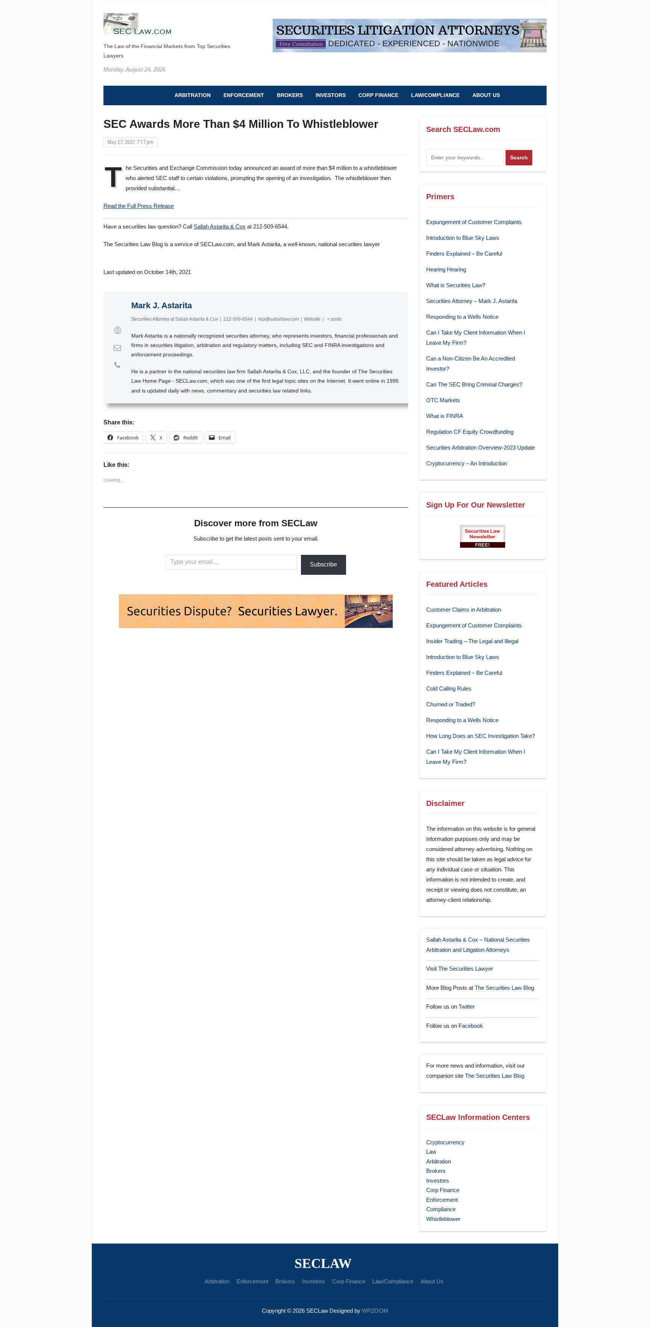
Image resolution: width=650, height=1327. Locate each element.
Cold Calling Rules (448, 688)
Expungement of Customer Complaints (474, 222)
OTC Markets (443, 400)
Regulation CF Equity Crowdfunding (469, 432)
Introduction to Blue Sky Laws (462, 238)
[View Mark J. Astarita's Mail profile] (117, 347)
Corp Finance (378, 95)
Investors (331, 95)
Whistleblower (443, 1219)
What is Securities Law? (455, 285)
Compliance (441, 1209)
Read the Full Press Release (138, 206)
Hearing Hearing (447, 269)
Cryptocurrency (445, 1142)
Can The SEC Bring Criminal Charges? (474, 384)
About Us (486, 95)
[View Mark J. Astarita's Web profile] (117, 330)
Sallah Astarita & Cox (220, 226)
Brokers (290, 95)
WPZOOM (375, 1310)
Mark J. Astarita (161, 305)
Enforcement (243, 95)
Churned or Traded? (450, 704)
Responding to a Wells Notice (462, 317)
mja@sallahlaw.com (278, 319)
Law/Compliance (435, 95)
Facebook (471, 1026)
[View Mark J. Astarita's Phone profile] (117, 365)
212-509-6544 (238, 319)
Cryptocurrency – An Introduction (466, 463)
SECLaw (323, 1263)
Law (431, 1151)
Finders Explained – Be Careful (464, 253)
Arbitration (193, 95)
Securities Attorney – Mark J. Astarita (471, 301)
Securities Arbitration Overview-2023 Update (480, 447)
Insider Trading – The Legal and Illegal (472, 641)
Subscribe (323, 564)
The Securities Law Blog (504, 988)
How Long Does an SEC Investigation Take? (480, 736)
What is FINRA (444, 416)
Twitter (467, 1006)
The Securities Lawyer (465, 968)
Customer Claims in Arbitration (463, 609)
